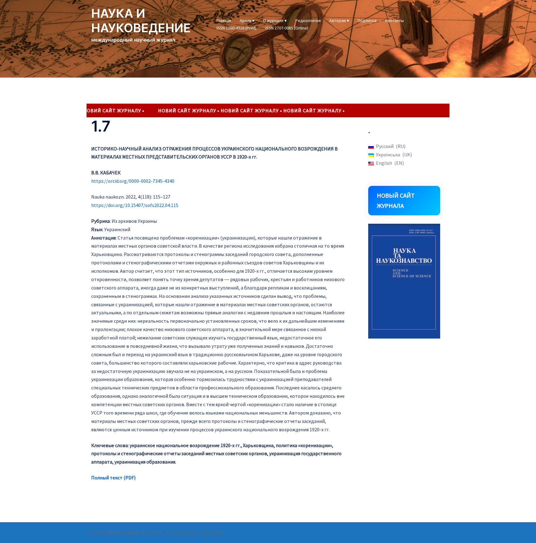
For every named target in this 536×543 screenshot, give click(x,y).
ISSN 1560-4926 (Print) (237, 28)
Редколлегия (308, 20)
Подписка (367, 20)
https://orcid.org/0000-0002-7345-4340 (132, 181)
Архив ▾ (247, 20)
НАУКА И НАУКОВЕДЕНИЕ (141, 20)
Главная (224, 20)
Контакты (394, 20)
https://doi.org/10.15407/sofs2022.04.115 (134, 205)
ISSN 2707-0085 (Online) (286, 28)
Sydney (216, 532)
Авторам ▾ (339, 20)
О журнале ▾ (275, 20)
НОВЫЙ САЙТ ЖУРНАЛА (396, 200)
